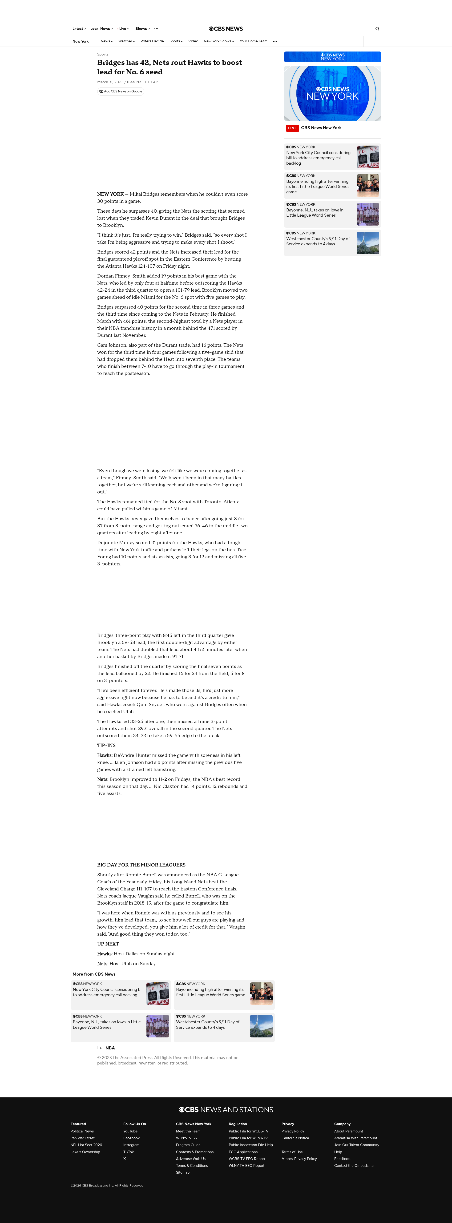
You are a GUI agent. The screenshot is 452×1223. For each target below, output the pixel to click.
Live (123, 28)
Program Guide (188, 1145)
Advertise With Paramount (355, 1138)
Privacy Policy (293, 1131)
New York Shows (218, 41)
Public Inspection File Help (251, 1145)
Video (193, 41)
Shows (142, 29)
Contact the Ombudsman (354, 1165)
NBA (110, 1048)
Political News (82, 1131)
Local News (100, 29)
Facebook (131, 1138)
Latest (78, 29)
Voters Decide (152, 41)
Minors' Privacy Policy (299, 1159)
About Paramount (348, 1131)
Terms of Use (292, 1152)
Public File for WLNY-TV (248, 1138)
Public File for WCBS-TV (249, 1131)
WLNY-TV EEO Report (246, 1165)
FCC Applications (243, 1152)
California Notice (295, 1138)
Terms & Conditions (192, 1165)
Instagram (131, 1145)
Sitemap (183, 1172)
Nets (186, 211)
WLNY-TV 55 (186, 1138)
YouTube (130, 1131)
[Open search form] (377, 29)
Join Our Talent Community (356, 1145)
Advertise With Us (191, 1159)
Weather (125, 41)
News (106, 41)
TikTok (128, 1152)
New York (81, 41)
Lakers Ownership (85, 1152)
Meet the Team (188, 1131)
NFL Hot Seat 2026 (86, 1145)
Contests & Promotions (195, 1152)
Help (338, 1152)
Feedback (342, 1159)
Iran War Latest (83, 1138)
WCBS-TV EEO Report (247, 1159)
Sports (175, 41)
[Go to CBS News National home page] (226, 28)
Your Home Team (253, 41)
